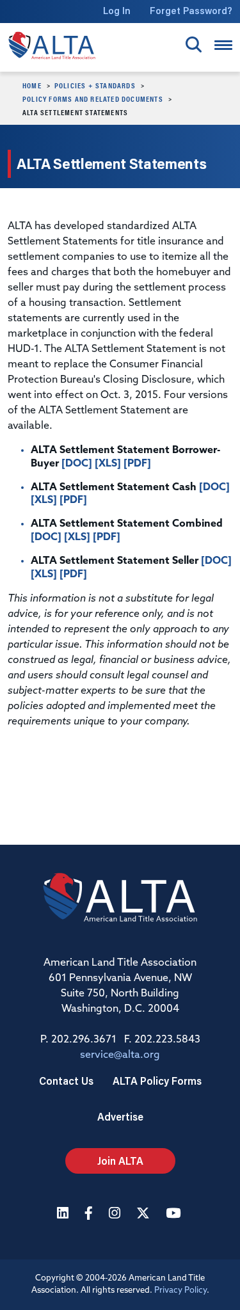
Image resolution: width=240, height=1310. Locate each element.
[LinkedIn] (64, 1214)
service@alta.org (120, 1055)
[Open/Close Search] (194, 44)
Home (32, 85)
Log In (117, 10)
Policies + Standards (95, 85)
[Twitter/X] (144, 1214)
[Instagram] (116, 1214)
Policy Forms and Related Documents (92, 98)
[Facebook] (90, 1214)
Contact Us (66, 1080)
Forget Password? (191, 10)
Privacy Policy (180, 1290)
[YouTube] (175, 1214)
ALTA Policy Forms (157, 1080)
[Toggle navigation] (223, 45)
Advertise (120, 1116)
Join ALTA (120, 1160)
